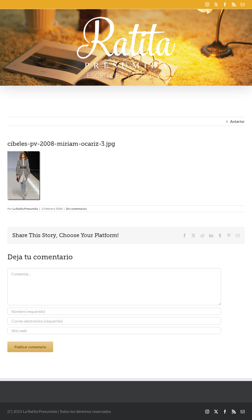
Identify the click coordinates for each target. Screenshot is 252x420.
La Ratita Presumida (25, 208)
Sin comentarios (76, 208)
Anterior (237, 121)
